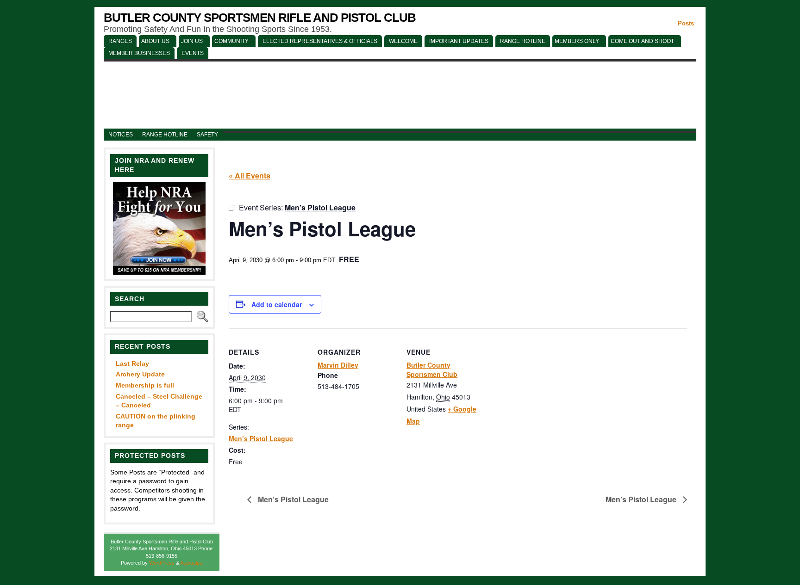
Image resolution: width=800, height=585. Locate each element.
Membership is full (145, 385)
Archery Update (140, 374)
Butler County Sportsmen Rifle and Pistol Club (260, 18)
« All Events (249, 175)
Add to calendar (276, 304)
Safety (207, 134)
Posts (686, 23)
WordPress (162, 563)
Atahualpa (191, 563)
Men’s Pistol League (261, 438)
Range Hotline (165, 134)
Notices (120, 134)
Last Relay (132, 363)
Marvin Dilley (338, 364)
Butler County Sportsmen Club (431, 369)
